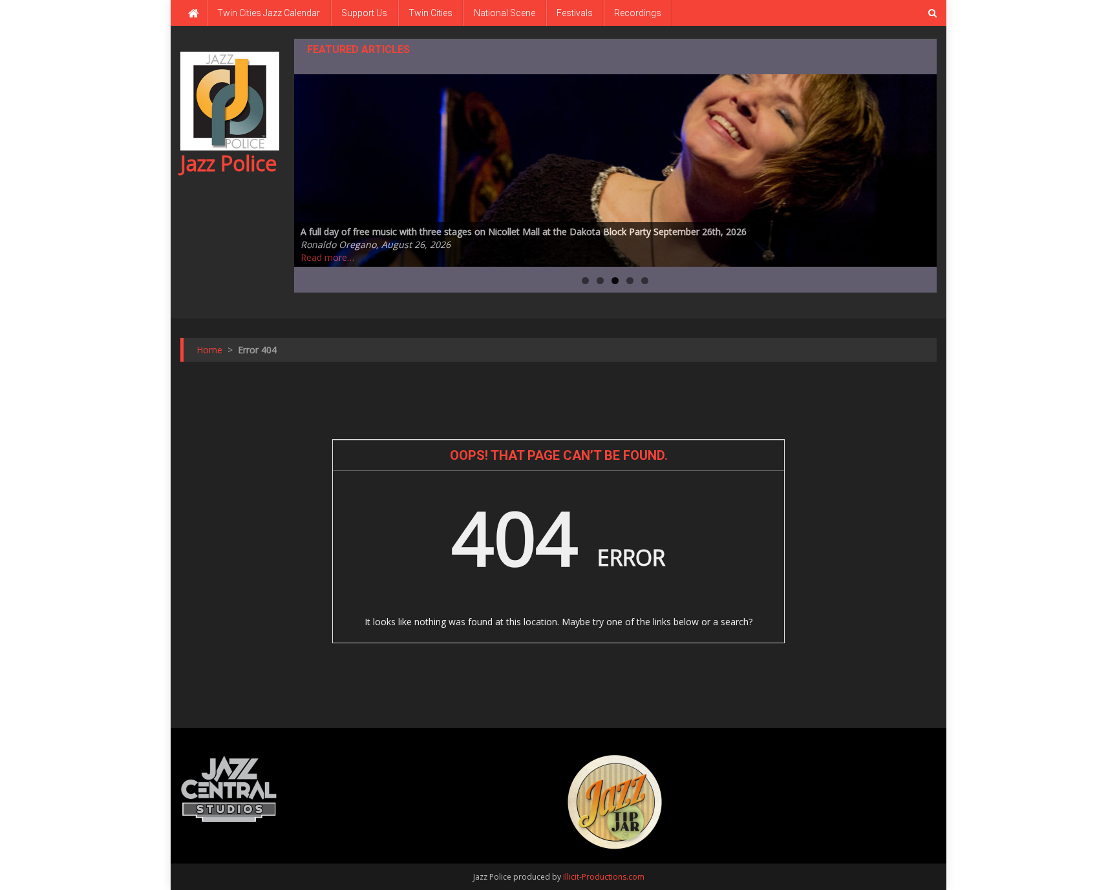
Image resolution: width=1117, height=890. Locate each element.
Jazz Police (228, 163)
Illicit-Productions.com (603, 876)
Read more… (327, 257)
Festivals (575, 13)
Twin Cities (430, 13)
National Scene (504, 13)
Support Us (364, 13)
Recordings (637, 13)
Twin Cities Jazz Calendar (268, 13)
